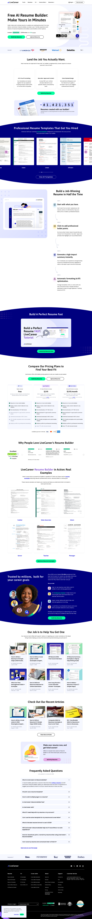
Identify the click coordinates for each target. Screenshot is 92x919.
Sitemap (47, 887)
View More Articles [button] (46, 734)
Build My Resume (46, 93)
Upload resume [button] (35, 37)
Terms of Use (60, 889)
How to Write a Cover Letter (36, 884)
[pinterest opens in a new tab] (80, 866)
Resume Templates (12, 882)
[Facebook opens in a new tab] (71, 866)
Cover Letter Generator (35, 877)
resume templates (42, 131)
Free (21, 386)
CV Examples (23, 877)
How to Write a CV (24, 884)
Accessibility (60, 882)
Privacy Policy (61, 887)
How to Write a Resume (12, 884)
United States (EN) (24, 904)
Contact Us (60, 877)
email (47, 397)
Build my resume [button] (52, 759)
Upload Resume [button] (55, 379)
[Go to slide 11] (52, 172)
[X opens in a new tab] (74, 866)
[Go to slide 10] (51, 172)
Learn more (16, 914)
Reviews (46, 879)
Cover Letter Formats (35, 887)
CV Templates (23, 879)
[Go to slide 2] (41, 172)
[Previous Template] (6, 152)
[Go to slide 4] (44, 172)
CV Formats (22, 882)
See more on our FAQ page (29, 848)
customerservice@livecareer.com (74, 877)
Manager (72, 556)
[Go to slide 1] (40, 172)
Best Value (73, 386)
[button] (46, 780)
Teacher (46, 556)
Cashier (19, 520)
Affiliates (59, 884)
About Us (47, 877)
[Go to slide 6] (46, 172)
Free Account (79, 2)
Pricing (46, 889)
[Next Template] (85, 152)
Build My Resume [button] (16, 37)
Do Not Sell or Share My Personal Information (49, 893)
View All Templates (46, 177)
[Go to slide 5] (45, 172)
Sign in (71, 2)
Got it (22, 914)
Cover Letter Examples (35, 882)
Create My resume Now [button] (46, 351)
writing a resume (56, 783)
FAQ (59, 879)
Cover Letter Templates (35, 879)
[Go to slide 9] (50, 172)
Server (20, 556)
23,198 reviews (45, 905)
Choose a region (12, 904)
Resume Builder (11, 877)
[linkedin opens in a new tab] (77, 866)
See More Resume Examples (46, 561)
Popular (47, 386)
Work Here (60, 892)
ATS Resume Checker (59, 593)
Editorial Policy (48, 884)
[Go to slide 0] (39, 172)
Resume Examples (11, 879)
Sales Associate (46, 520)
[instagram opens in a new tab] (82, 866)
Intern (72, 520)
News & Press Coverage (50, 882)
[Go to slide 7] (47, 172)
